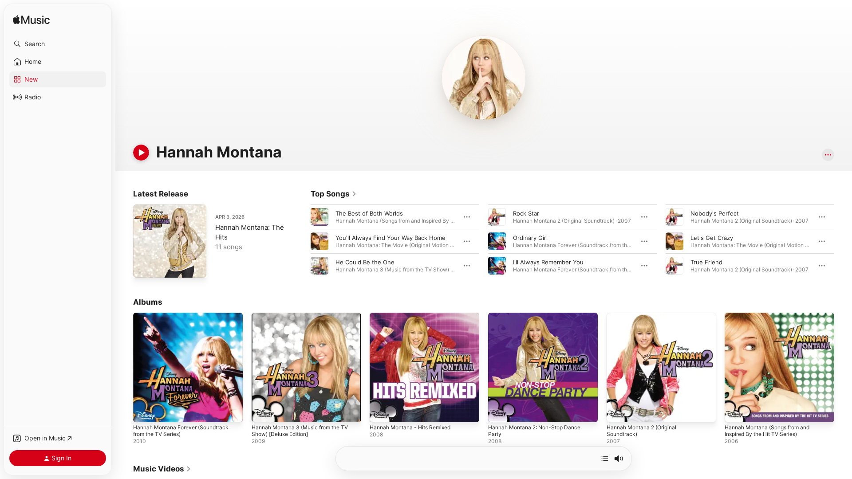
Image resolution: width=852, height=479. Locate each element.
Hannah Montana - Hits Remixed (415, 316)
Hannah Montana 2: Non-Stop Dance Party (539, 320)
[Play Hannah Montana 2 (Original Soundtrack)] (617, 411)
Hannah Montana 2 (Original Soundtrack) (645, 320)
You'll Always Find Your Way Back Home (390, 237)
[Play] (141, 153)
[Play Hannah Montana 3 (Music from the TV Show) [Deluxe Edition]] (262, 411)
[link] (334, 194)
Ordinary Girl (530, 237)
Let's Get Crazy (711, 237)
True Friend (706, 262)
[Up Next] (605, 458)
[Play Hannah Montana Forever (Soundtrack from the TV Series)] (144, 411)
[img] (31, 20)
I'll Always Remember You (548, 262)
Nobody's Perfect (714, 213)
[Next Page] (843, 241)
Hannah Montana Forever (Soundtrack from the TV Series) (186, 320)
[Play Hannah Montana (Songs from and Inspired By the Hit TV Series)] (735, 411)
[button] (58, 43)
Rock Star (526, 213)
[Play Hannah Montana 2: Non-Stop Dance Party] (499, 411)
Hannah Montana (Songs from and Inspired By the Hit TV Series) (772, 320)
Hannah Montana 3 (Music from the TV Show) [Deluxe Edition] (306, 320)
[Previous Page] (302, 241)
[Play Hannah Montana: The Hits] (144, 266)
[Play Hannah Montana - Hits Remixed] (380, 411)
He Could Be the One (364, 262)
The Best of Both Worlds (369, 213)
